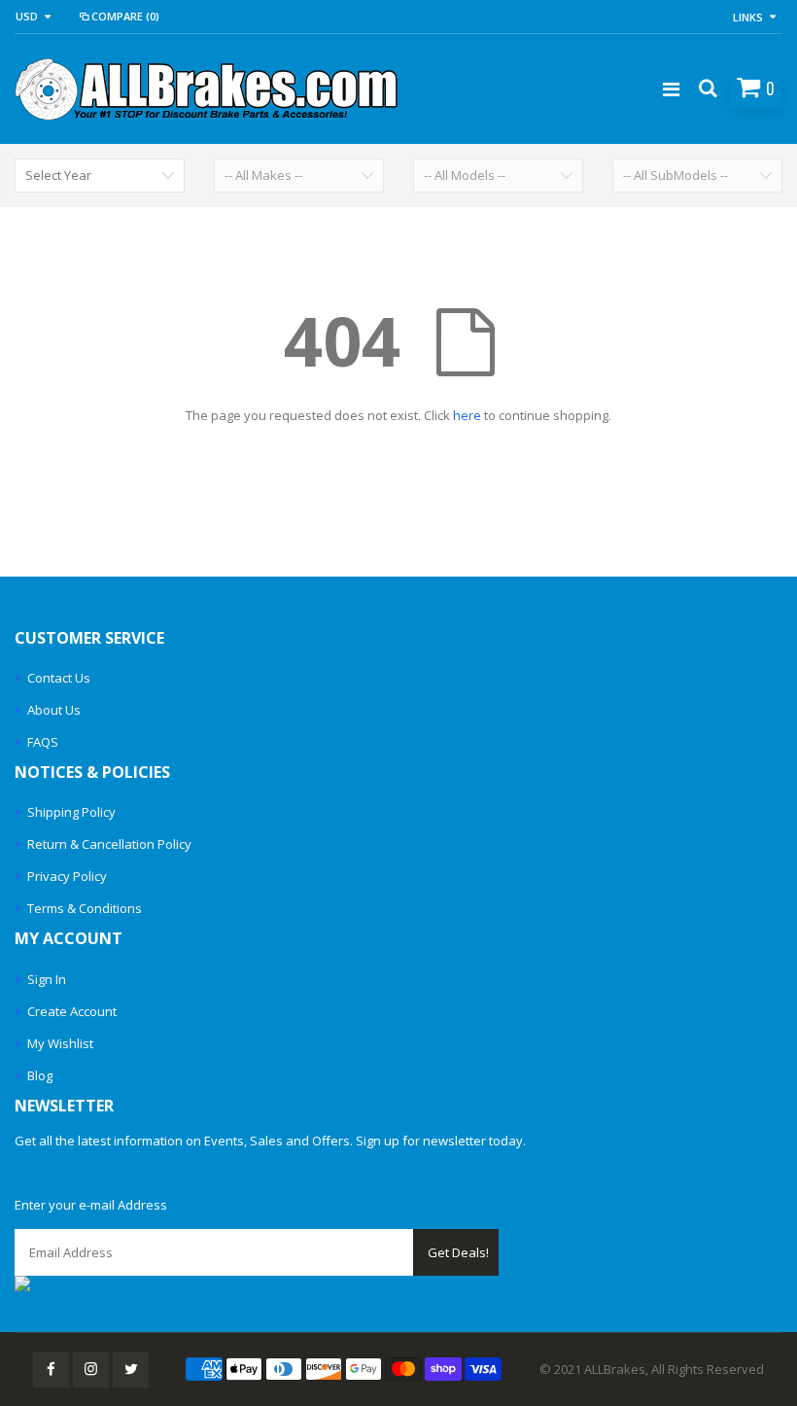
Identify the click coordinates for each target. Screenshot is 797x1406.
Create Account (72, 1011)
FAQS (42, 742)
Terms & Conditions (84, 908)
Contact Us (58, 677)
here (467, 415)
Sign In (46, 979)
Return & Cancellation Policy (109, 844)
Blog (39, 1075)
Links (748, 17)
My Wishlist (60, 1043)
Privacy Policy (67, 876)
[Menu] (671, 89)
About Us (54, 710)
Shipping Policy (71, 812)
